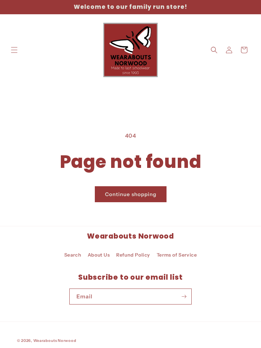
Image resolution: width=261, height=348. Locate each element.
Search (73, 255)
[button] (14, 49)
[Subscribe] (183, 296)
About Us (99, 255)
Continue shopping (130, 194)
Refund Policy (133, 255)
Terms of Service (177, 255)
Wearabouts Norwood (54, 340)
